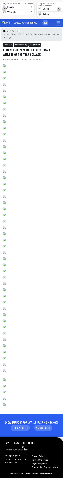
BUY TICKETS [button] (22, 427)
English (35, 463)
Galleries (16, 31)
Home (6, 31)
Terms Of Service (39, 459)
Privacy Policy (37, 456)
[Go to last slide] (4, 9)
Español (43, 463)
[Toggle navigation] (58, 23)
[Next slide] (59, 9)
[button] (45, 23)
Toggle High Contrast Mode (44, 467)
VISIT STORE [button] (45, 427)
